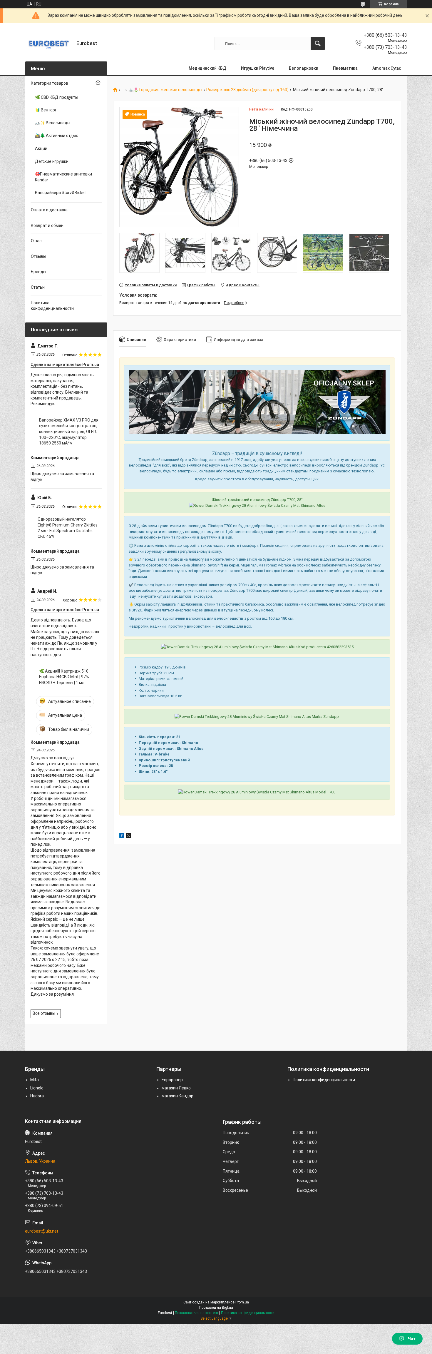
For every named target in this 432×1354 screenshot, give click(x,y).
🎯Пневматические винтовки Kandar (63, 177)
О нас (36, 240)
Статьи (38, 287)
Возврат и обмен (47, 225)
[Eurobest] (48, 43)
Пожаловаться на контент (196, 1313)
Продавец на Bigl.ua (216, 1307)
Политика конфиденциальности (52, 305)
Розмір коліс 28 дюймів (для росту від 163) (247, 90)
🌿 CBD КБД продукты (56, 97)
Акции (41, 148)
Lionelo (36, 1088)
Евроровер (172, 1079)
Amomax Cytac (386, 68)
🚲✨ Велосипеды (52, 123)
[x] (128, 836)
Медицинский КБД (207, 68)
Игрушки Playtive (257, 68)
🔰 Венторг (46, 110)
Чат (412, 1338)
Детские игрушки (51, 161)
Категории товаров (49, 83)
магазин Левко (176, 1088)
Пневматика (345, 68)
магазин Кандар (177, 1096)
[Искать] (318, 43)
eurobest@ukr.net (41, 1231)
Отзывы (38, 256)
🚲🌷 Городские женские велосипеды (165, 90)
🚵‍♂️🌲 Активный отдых (56, 135)
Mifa (34, 1079)
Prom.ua (242, 1302)
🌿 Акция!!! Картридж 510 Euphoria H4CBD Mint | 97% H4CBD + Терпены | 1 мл (64, 677)
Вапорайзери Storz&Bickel (60, 192)
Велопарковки (303, 68)
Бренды (38, 271)
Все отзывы (44, 1013)
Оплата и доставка (49, 210)
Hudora (37, 1096)
